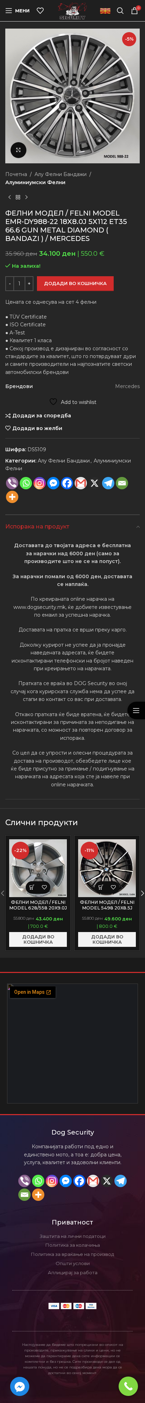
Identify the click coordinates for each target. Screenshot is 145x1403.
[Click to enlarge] (18, 150)
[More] (12, 497)
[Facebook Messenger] (53, 483)
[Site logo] (72, 10)
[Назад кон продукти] (18, 197)
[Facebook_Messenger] (19, 1386)
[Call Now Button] (128, 1386)
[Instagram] (39, 483)
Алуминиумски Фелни (35, 182)
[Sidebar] (136, 710)
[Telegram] (120, 1181)
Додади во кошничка (75, 283)
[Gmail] (81, 483)
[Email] (122, 483)
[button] (32, 887)
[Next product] (26, 197)
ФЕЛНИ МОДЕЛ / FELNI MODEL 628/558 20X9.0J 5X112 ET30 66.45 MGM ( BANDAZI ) (38, 910)
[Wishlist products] (40, 11)
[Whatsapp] (26, 483)
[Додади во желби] (44, 887)
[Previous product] (9, 197)
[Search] (120, 11)
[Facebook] (67, 483)
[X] (94, 483)
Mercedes (127, 386)
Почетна (16, 174)
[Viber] (12, 483)
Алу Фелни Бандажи (60, 174)
